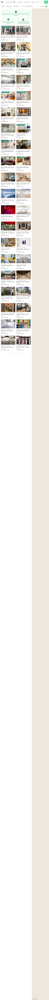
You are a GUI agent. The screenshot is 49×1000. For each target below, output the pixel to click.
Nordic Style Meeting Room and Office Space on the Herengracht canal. (8, 314)
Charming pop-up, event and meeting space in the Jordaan (22, 232)
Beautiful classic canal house (7, 118)
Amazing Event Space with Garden (7, 216)
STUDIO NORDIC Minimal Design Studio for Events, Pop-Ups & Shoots (23, 102)
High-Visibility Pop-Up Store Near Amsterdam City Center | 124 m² (8, 232)
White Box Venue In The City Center (22, 298)
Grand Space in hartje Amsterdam (21, 265)
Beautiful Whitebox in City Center (22, 200)
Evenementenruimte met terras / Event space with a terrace (23, 151)
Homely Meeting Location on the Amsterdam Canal (23, 69)
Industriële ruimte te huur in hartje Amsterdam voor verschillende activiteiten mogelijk (22, 314)
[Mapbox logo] (35, 999)
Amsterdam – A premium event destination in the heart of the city (7, 281)
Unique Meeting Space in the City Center (7, 265)
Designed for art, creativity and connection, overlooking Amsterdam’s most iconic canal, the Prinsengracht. (23, 86)
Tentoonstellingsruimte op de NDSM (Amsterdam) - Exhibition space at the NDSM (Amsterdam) (8, 347)
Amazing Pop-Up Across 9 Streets (22, 37)
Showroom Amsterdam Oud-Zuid (8, 183)
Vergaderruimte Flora (20, 134)
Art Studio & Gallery (5, 249)
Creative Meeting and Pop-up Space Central (7, 69)
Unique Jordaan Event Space (7, 102)
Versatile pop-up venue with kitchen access (22, 330)
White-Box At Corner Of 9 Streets (8, 37)
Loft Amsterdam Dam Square (22, 167)
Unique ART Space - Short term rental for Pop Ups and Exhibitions (23, 347)
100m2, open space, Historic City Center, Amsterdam (23, 53)
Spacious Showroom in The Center (22, 216)
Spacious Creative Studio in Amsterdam (7, 330)
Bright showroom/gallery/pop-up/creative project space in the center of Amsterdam (8, 135)
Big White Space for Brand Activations (6, 53)
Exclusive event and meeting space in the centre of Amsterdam (7, 200)
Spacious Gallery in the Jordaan (8, 85)
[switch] (46, 6)
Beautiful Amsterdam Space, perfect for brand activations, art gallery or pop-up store (23, 118)
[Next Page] (21, 354)
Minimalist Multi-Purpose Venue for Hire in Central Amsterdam (23, 281)
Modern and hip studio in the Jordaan (22, 184)
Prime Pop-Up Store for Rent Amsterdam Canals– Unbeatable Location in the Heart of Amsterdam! (8, 298)
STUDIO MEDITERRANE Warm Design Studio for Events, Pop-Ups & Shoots (7, 151)
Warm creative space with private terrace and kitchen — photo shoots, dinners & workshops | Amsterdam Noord (8, 167)
